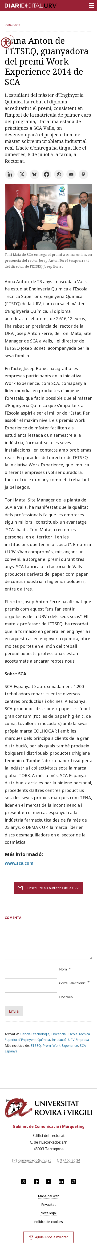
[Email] (71, 174)
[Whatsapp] (59, 174)
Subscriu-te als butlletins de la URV (52, 888)
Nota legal (48, 1213)
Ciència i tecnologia (34, 1034)
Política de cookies (48, 1221)
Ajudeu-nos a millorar (51, 1237)
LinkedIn (61, 1181)
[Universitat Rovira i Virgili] (48, 1108)
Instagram (73, 1181)
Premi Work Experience (60, 1045)
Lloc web (66, 997)
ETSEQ (36, 1045)
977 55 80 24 (70, 1160)
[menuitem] (48, 1196)
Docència (58, 1034)
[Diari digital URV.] (25, 4)
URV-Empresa (78, 1039)
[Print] (83, 174)
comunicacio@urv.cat (34, 1160)
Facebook (36, 1181)
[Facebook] (46, 174)
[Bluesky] (34, 174)
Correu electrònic (72, 983)
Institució (59, 1039)
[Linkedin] (10, 174)
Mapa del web (48, 1196)
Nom (63, 969)
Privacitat (48, 1204)
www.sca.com (19, 863)
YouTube (48, 1181)
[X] (22, 174)
